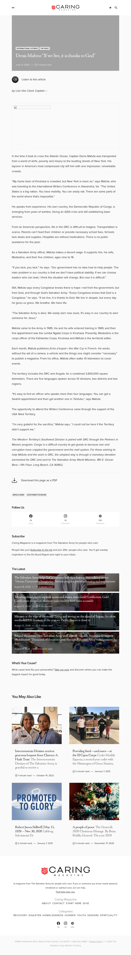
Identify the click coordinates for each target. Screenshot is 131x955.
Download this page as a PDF (39, 480)
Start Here (74, 903)
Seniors (93, 915)
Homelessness (52, 915)
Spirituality (109, 915)
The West (44, 48)
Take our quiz (61, 669)
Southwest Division (36, 495)
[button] (13, 7)
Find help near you (65, 892)
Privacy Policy (96, 941)
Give (86, 903)
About (46, 903)
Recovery (20, 915)
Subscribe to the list (41, 550)
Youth (81, 915)
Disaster (35, 915)
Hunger (70, 915)
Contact (58, 903)
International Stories (27, 48)
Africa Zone (18, 495)
